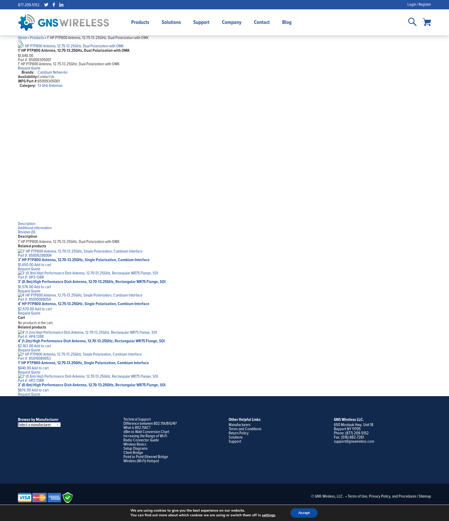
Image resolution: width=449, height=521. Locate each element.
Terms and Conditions (245, 429)
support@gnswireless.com (354, 441)
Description (26, 223)
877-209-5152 (28, 5)
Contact (262, 22)
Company (231, 22)
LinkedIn (61, 4)
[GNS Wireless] (63, 22)
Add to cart (42, 264)
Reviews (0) (26, 232)
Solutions (171, 22)
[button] (20, 41)
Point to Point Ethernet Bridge (145, 456)
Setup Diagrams (135, 448)
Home (22, 37)
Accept (304, 512)
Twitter (46, 4)
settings (268, 515)
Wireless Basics (134, 444)
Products (140, 22)
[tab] (224, 223)
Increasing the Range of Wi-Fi (145, 436)
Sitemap (425, 496)
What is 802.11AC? (136, 427)
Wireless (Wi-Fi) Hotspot (141, 461)
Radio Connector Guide (141, 440)
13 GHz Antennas (50, 85)
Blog (287, 22)
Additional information (34, 227)
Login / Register (419, 4)
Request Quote (29, 68)
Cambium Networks (53, 72)
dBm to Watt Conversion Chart (146, 431)
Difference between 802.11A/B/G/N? (150, 423)
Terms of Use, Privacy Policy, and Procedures (382, 496)
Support (201, 22)
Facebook (53, 4)
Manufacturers (239, 424)
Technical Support (137, 419)
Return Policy (239, 433)
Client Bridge (133, 452)
